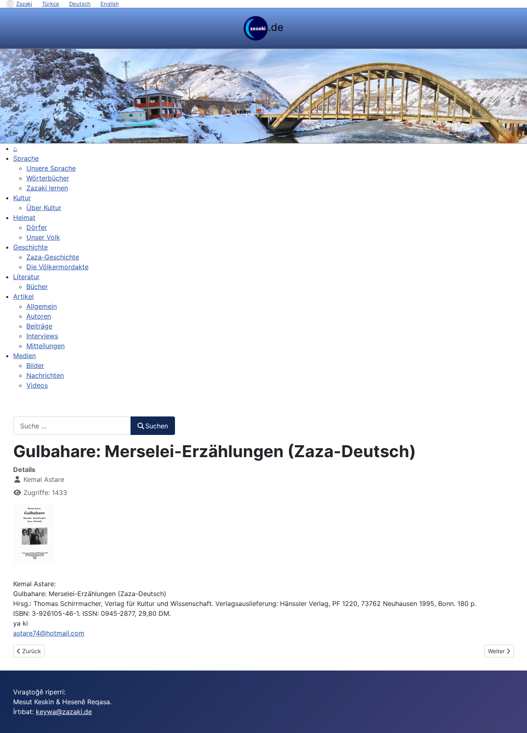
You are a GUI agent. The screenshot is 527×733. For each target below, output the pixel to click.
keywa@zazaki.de (64, 712)
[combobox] (72, 425)
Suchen (156, 426)
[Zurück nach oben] (512, 717)
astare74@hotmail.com (48, 633)
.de (276, 27)
